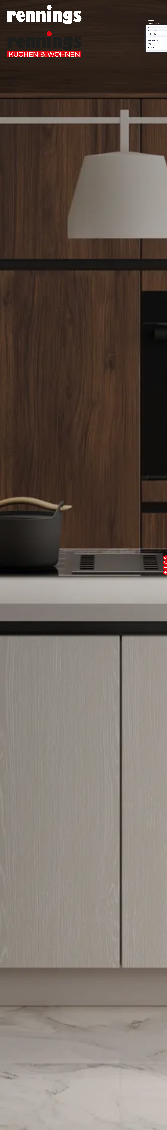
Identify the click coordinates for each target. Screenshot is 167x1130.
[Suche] (160, 30)
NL (149, 29)
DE (151, 29)
